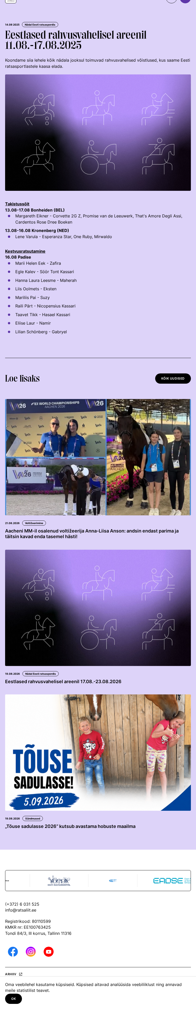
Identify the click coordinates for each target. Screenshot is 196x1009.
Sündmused (32, 818)
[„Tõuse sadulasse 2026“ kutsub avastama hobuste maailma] (98, 752)
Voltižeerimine (34, 523)
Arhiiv (11, 974)
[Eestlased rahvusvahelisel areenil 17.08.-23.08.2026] (98, 608)
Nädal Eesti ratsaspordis (40, 24)
